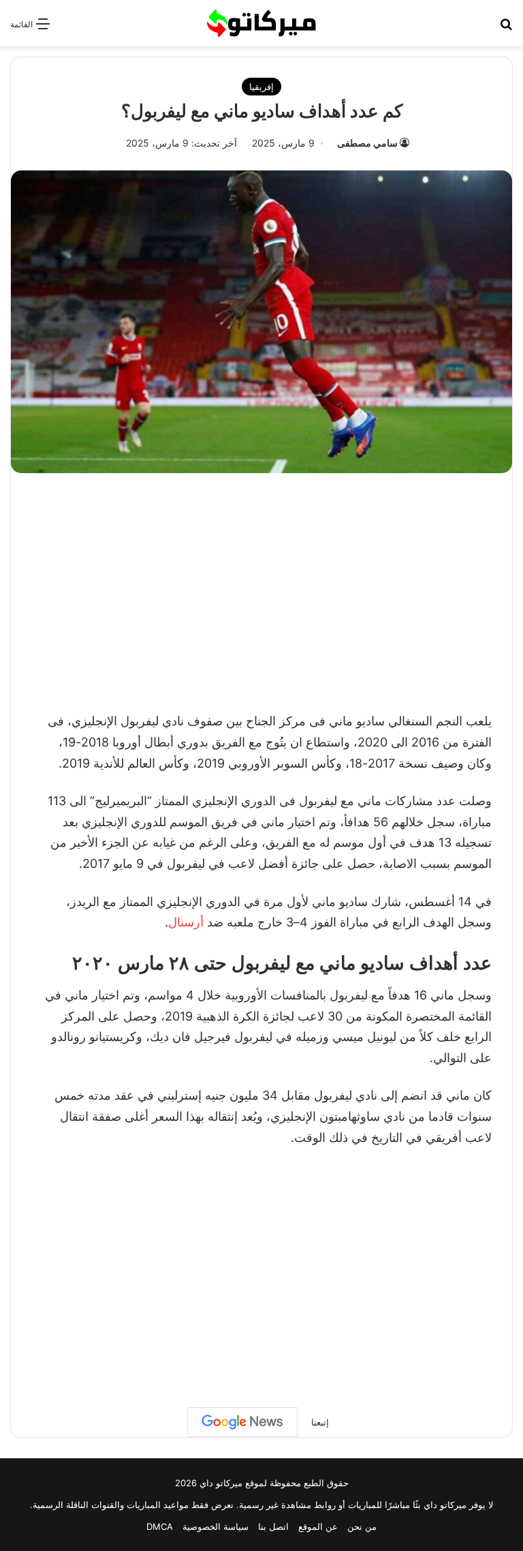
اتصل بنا (273, 1526)
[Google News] (242, 1422)
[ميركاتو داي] (261, 23)
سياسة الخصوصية (216, 1526)
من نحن (362, 1526)
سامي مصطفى (367, 143)
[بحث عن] (506, 28)
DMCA (159, 1526)
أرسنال (186, 922)
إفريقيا (261, 86)
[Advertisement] (261, 589)
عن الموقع (318, 1526)
